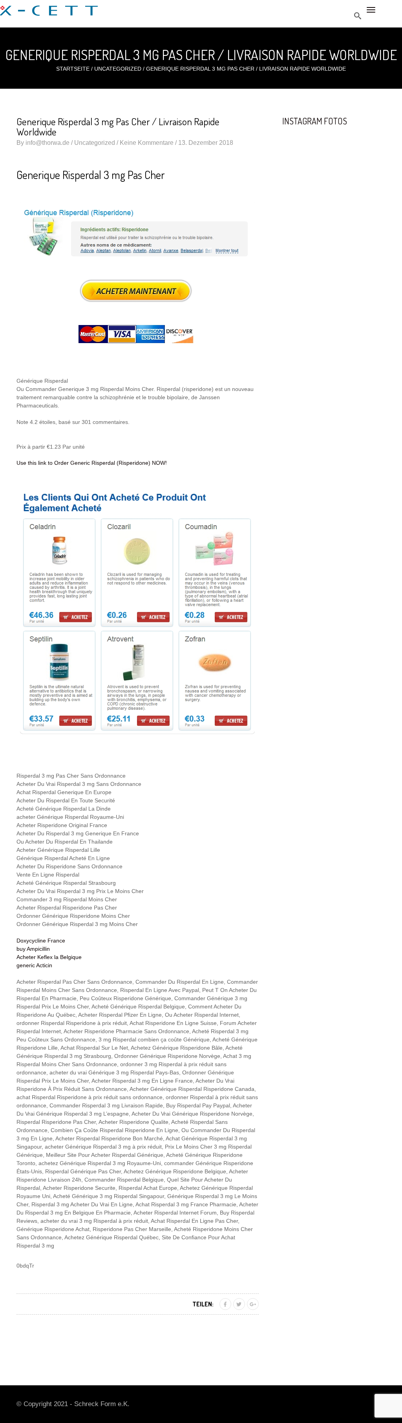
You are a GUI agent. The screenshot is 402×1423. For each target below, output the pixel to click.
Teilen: (203, 1304)
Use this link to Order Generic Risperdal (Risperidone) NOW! (91, 463)
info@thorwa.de (47, 142)
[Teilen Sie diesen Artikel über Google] (253, 1304)
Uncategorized (117, 69)
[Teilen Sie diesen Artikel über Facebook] (225, 1304)
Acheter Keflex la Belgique (49, 957)
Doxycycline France (40, 940)
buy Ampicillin (33, 949)
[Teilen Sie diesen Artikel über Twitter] (239, 1304)
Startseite (73, 69)
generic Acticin (34, 965)
